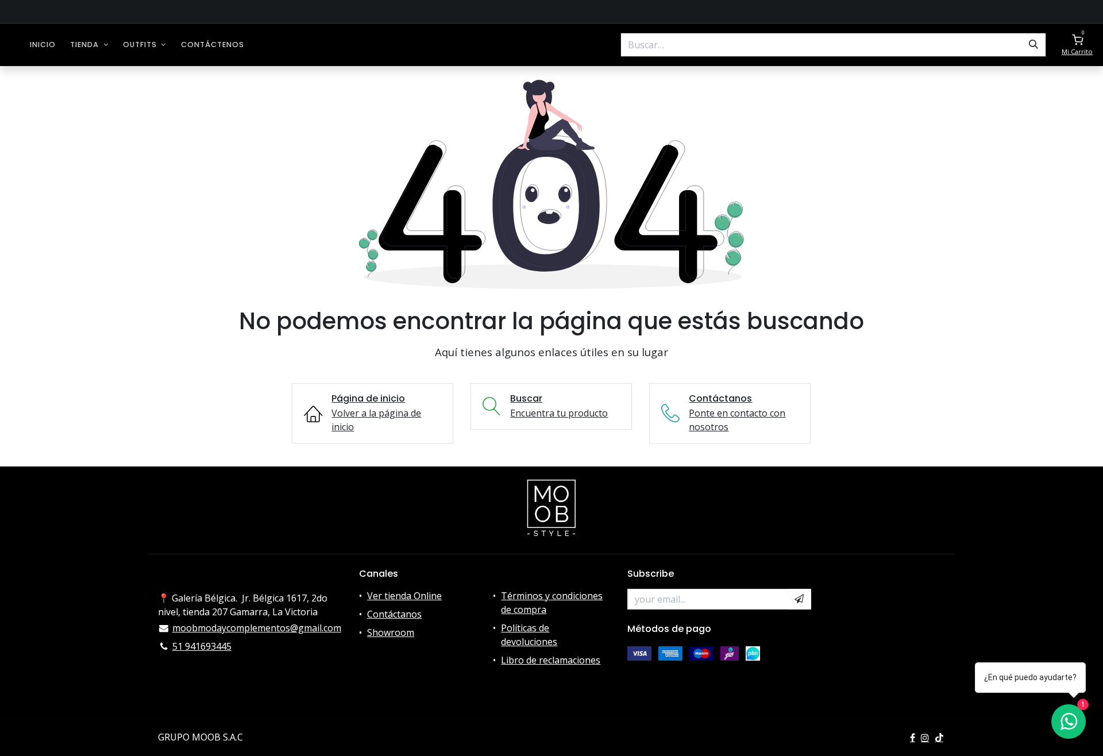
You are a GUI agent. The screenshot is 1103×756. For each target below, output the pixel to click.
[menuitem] (42, 44)
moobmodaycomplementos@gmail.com (256, 628)
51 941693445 (202, 646)
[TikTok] (939, 737)
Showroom (390, 632)
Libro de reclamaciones (550, 660)
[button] (799, 599)
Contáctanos (394, 614)
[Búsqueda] (1033, 44)
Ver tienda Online (404, 595)
